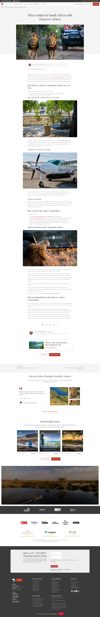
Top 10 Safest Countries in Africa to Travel (58, 598)
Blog (72, 580)
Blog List (44, 354)
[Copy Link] (57, 324)
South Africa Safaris (36, 582)
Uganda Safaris (35, 589)
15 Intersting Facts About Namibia (58, 603)
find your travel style (79, 4)
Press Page (73, 583)
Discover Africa (36, 216)
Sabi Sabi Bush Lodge (63, 140)
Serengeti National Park (37, 603)
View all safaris (45, 458)
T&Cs (52, 570)
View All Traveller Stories (50, 411)
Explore (33, 453)
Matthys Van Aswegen (31, 403)
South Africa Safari (37, 69)
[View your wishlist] (88, 4)
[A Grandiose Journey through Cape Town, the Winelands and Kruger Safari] (72, 441)
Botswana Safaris (36, 580)
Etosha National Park (37, 602)
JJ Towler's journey (26, 402)
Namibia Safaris (36, 590)
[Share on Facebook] (50, 324)
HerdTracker (73, 585)
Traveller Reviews (74, 586)
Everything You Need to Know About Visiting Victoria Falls (59, 608)
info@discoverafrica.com (76, 587)
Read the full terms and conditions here (50, 293)
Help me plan (55, 458)
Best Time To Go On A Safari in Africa (59, 604)
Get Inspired (54, 566)
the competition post (37, 218)
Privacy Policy (68, 560)
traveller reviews (41, 540)
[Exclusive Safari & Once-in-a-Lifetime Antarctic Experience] (27, 441)
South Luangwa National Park (39, 604)
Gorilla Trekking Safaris (56, 589)
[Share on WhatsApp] (53, 324)
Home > (2, 7)
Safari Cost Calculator (75, 582)
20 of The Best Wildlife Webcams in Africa (59, 601)
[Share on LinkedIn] (42, 324)
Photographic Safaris (56, 585)
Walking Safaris (55, 583)
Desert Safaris (54, 587)
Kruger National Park (37, 597)
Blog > (5, 7)
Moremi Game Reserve (37, 600)
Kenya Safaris (35, 583)
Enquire (96, 4)
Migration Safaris (55, 590)
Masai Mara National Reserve (38, 599)
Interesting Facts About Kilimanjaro (59, 606)
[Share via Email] (46, 324)
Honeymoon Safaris (56, 582)
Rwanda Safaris (36, 587)
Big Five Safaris (55, 586)
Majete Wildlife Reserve (37, 606)
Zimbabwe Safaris (36, 585)
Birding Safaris (54, 591)
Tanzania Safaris (36, 586)
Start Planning (54, 354)
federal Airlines (61, 77)
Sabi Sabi (53, 77)
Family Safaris (54, 580)
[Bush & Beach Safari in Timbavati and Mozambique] (50, 441)
